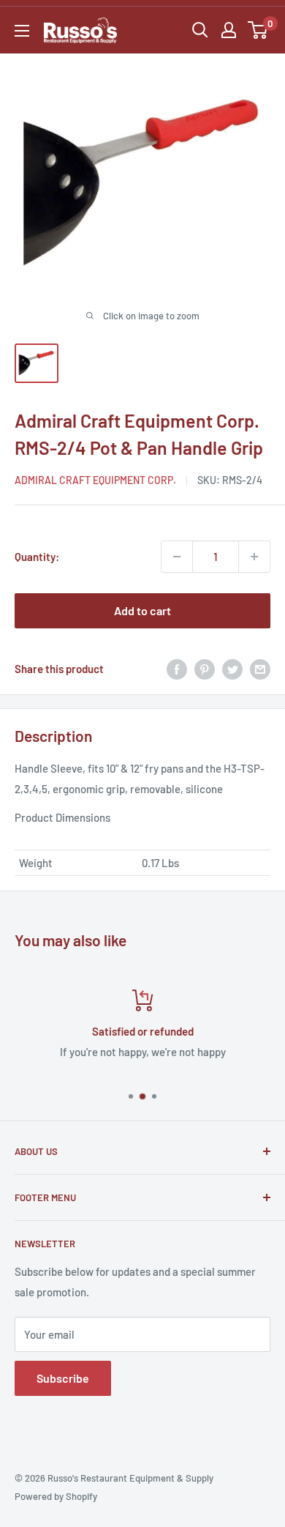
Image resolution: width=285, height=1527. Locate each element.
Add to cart (142, 610)
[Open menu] (22, 31)
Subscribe (63, 1378)
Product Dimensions (62, 817)
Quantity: (37, 556)
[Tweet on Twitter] (232, 669)
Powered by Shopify (56, 1496)
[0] (258, 30)
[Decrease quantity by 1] (177, 556)
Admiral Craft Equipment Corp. (95, 480)
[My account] (228, 30)
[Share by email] (260, 669)
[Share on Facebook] (177, 669)
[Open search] (200, 30)
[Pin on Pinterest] (204, 669)
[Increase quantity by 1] (254, 556)
